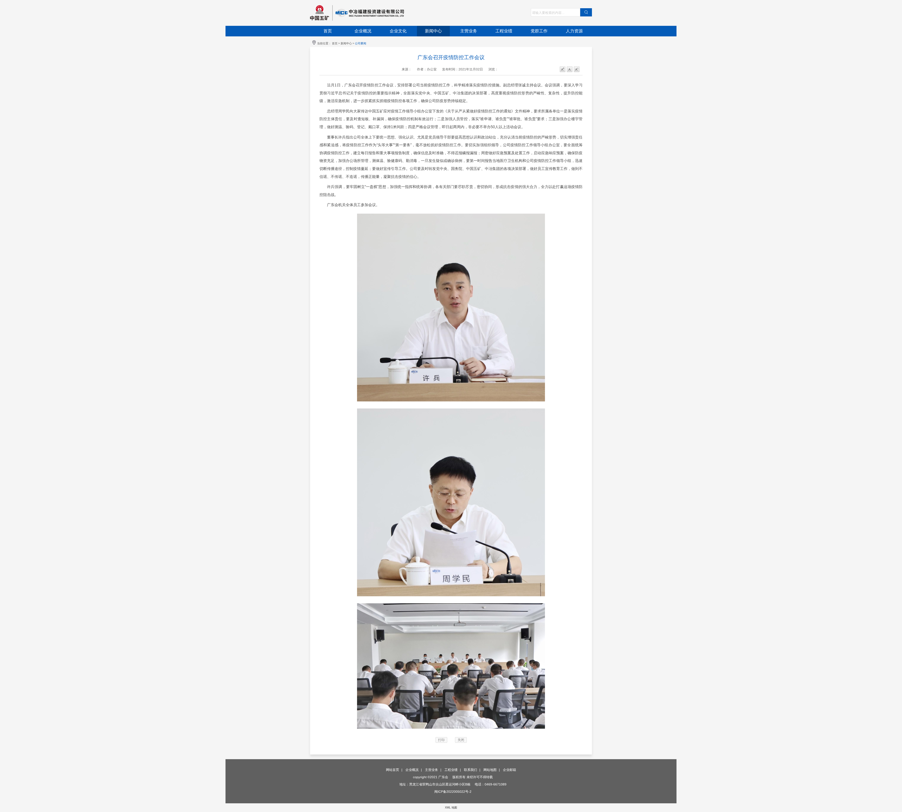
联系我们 (470, 770)
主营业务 (468, 31)
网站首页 (392, 770)
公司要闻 (360, 43)
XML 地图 (451, 807)
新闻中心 (433, 31)
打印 (441, 740)
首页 (327, 31)
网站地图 (490, 770)
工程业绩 (503, 31)
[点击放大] (451, 402)
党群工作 (539, 31)
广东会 (380, 13)
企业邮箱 (509, 770)
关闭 (461, 740)
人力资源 (574, 31)
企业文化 (398, 31)
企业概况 (362, 31)
